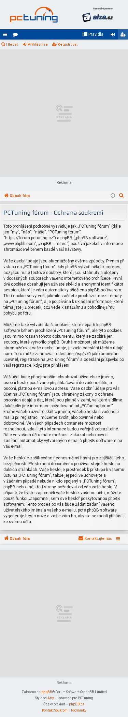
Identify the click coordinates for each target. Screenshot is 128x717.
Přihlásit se (38, 44)
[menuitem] (93, 34)
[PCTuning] (34, 14)
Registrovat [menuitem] (124, 36)
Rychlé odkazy (6, 36)
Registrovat (67, 44)
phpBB (46, 692)
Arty (50, 698)
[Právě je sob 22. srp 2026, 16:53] (113, 196)
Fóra (16, 36)
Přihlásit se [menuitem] (114, 36)
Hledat (12, 44)
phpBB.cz (77, 704)
